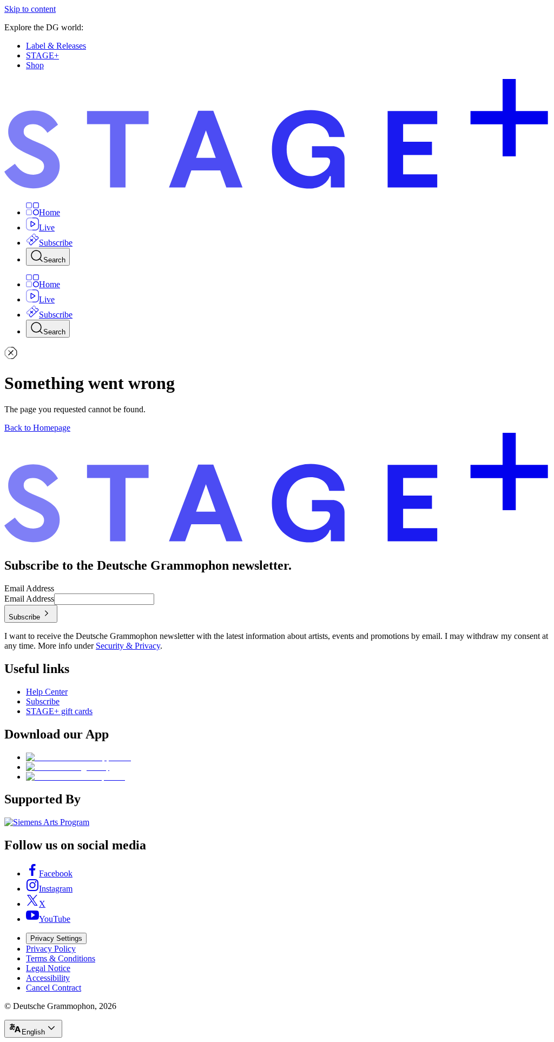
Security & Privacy (128, 645)
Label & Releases (56, 45)
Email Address (29, 588)
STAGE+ (42, 55)
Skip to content (30, 9)
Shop (35, 65)
